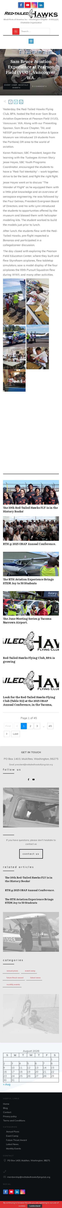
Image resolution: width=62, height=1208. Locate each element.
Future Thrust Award (15, 978)
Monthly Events (13, 984)
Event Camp (30, 971)
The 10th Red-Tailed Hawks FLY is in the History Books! (31, 498)
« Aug (6, 1084)
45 (50, 726)
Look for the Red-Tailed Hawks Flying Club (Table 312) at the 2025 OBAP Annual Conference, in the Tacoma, (31, 690)
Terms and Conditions (14, 1120)
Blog (5, 1108)
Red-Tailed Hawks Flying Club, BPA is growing (31, 648)
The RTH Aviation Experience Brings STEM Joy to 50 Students (31, 570)
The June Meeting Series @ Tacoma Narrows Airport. (31, 609)
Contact (7, 1112)
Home (6, 1104)
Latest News (35, 978)
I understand (34, 1206)
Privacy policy (10, 1116)
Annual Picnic (12, 971)
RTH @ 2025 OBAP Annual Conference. (31, 532)
